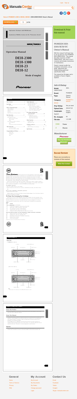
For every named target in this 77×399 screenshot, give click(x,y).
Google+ (55, 388)
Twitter (55, 385)
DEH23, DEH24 (24, 17)
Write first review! (64, 164)
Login (61, 3)
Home (5, 17)
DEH (17, 17)
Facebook (55, 383)
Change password (36, 388)
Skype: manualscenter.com (61, 390)
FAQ (10, 388)
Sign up (67, 3)
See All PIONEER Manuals (64, 141)
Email (54, 380)
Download (9, 22)
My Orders (34, 385)
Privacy (11, 385)
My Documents (35, 383)
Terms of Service (14, 383)
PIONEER (12, 17)
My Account (34, 380)
